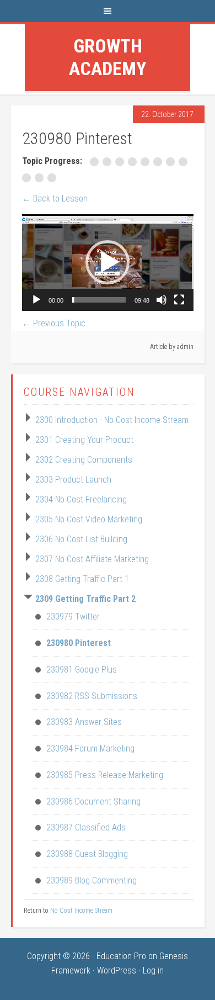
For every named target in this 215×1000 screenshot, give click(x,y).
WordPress (116, 970)
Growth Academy (107, 57)
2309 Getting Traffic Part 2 (85, 599)
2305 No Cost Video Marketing (88, 519)
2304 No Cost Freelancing (81, 499)
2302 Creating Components (83, 459)
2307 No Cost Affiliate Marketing (92, 559)
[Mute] (161, 299)
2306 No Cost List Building (81, 539)
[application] (108, 262)
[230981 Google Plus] (121, 162)
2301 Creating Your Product (84, 440)
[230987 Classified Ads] (28, 178)
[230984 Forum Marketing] (159, 162)
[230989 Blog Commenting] (52, 178)
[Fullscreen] (179, 299)
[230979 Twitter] (96, 162)
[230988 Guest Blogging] (41, 178)
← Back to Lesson (55, 198)
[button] (107, 262)
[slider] (99, 300)
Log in (153, 970)
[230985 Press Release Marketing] (172, 162)
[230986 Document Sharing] (184, 162)
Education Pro (121, 956)
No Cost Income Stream (81, 910)
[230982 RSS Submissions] (134, 162)
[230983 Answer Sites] (147, 162)
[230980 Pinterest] (109, 162)
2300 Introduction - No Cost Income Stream (112, 420)
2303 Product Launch (73, 479)
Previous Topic (53, 323)
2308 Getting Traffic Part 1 (82, 579)
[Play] (36, 299)
